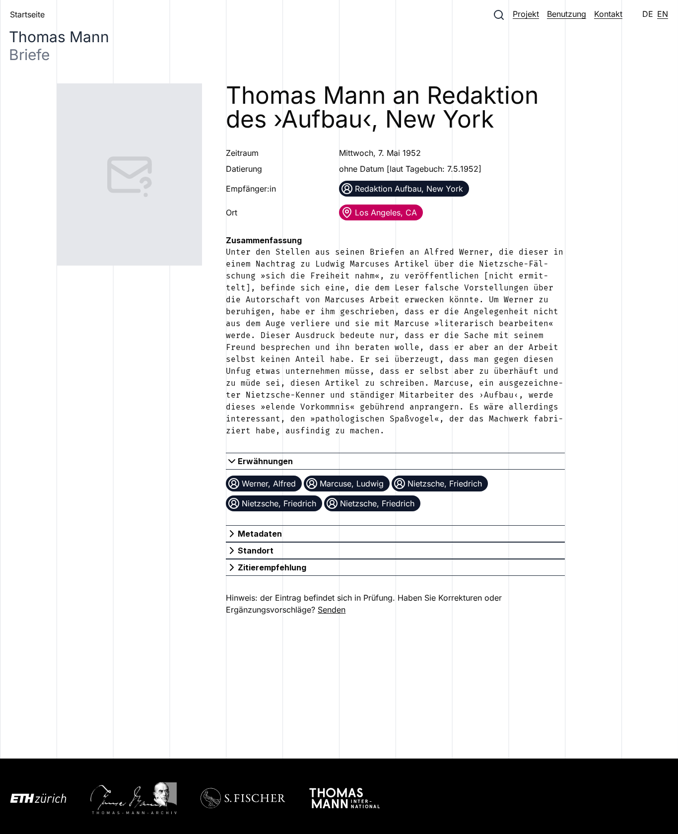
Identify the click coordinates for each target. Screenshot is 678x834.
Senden (331, 610)
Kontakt (608, 14)
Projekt (526, 14)
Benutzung (566, 14)
